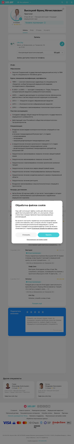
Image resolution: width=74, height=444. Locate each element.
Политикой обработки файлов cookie (45, 228)
